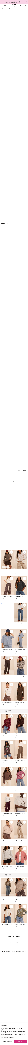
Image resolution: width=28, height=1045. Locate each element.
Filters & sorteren (7, 481)
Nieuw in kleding (22, 470)
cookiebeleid (11, 1037)
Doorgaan (20, 1041)
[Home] (2, 8)
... (1, 8)
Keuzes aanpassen (7, 1041)
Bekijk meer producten (14, 936)
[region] (14, 711)
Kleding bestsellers (16, 951)
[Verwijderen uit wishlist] (11, 552)
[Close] (26, 2)
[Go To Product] (7, 559)
